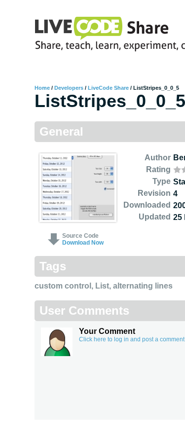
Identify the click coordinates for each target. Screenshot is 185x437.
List (102, 286)
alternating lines (143, 286)
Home (42, 88)
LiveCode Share (108, 88)
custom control (63, 286)
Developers (68, 88)
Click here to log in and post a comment (132, 339)
